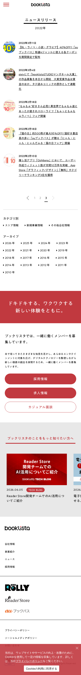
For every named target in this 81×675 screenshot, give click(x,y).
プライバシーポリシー (17, 630)
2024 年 (45, 243)
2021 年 (27, 250)
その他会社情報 (60, 225)
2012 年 (45, 265)
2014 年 (10, 265)
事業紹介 (10, 551)
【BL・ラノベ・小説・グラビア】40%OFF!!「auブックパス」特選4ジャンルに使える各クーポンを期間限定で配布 (48, 52)
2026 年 (10, 243)
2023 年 (63, 243)
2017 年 (27, 258)
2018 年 (10, 258)
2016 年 (45, 258)
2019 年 (63, 250)
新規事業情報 (35, 225)
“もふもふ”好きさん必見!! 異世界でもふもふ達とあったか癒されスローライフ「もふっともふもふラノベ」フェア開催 (48, 111)
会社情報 (10, 544)
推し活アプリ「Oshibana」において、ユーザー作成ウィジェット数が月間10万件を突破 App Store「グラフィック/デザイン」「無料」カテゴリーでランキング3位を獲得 (48, 167)
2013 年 (27, 265)
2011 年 (62, 265)
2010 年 (10, 272)
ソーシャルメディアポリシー (21, 638)
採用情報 (10, 566)
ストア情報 (11, 225)
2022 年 (10, 250)
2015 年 (62, 258)
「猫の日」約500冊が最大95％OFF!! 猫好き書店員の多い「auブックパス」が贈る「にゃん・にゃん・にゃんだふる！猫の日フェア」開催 (48, 138)
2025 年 (28, 243)
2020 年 (45, 250)
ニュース (10, 559)
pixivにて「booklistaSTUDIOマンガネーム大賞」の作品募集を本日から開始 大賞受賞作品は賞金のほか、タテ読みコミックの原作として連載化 (48, 81)
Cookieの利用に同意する (41, 668)
